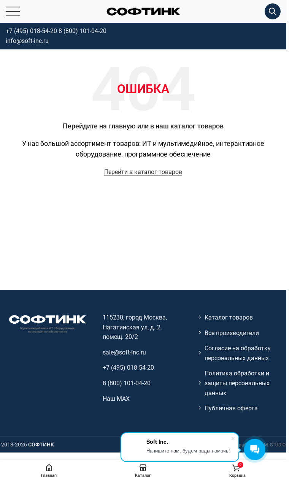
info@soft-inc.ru (27, 40)
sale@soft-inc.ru (124, 352)
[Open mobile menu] (13, 11)
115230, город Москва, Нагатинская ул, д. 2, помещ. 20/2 (135, 327)
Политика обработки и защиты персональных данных (237, 383)
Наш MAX (116, 398)
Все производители (232, 333)
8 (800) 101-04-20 (82, 31)
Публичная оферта (231, 408)
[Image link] (47, 323)
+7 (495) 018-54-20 (31, 31)
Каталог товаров (229, 317)
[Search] (272, 11)
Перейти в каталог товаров (143, 172)
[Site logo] (143, 10)
